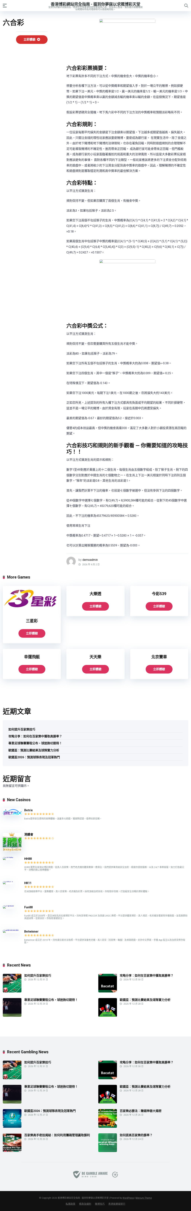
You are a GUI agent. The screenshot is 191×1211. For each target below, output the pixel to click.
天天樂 (95, 656)
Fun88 (28, 907)
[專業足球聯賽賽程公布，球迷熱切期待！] (12, 1015)
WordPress (128, 1198)
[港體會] (12, 850)
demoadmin (90, 560)
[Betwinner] (11, 929)
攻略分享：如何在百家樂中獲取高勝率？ (35, 736)
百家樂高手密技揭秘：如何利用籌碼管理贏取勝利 (57, 1135)
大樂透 (95, 593)
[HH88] (8, 857)
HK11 (28, 883)
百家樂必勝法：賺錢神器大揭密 (141, 1111)
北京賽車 (159, 656)
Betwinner (31, 931)
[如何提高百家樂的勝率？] (107, 1151)
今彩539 (159, 593)
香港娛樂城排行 (116, 1203)
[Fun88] (9, 905)
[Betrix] (12, 814)
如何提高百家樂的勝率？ (136, 1135)
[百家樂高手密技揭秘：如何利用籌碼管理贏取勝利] (12, 1151)
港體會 (28, 834)
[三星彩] (32, 612)
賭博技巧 (100, 1203)
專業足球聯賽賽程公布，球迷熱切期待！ (35, 743)
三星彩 (32, 620)
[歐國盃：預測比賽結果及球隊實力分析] (107, 1015)
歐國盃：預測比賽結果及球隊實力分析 (33, 750)
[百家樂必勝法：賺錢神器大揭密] (107, 1127)
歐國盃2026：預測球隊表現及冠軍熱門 (34, 757)
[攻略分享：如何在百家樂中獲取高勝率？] (107, 991)
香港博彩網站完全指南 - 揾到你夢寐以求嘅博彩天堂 (95, 4)
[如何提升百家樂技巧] (12, 991)
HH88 (28, 859)
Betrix (28, 810)
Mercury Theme (144, 1198)
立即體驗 (30, 39)
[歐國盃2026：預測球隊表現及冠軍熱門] (12, 1127)
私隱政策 (70, 1203)
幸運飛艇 (32, 656)
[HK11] (8, 881)
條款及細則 (85, 1203)
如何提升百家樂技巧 (21, 729)
